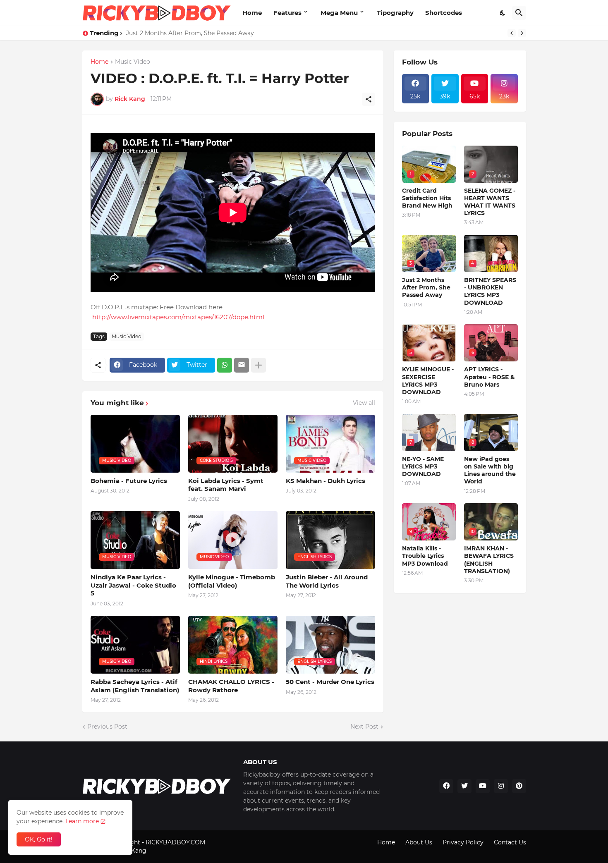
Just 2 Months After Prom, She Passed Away (190, 33)
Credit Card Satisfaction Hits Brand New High (427, 198)
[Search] (519, 13)
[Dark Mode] (503, 13)
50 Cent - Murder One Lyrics (330, 682)
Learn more (82, 821)
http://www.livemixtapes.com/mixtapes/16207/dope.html (178, 317)
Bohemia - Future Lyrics (129, 481)
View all (364, 403)
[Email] (241, 365)
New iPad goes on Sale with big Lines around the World (490, 470)
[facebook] (446, 786)
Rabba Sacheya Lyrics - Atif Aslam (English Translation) (135, 686)
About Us (418, 842)
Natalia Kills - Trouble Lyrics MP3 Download (425, 556)
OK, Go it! (39, 839)
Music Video (132, 62)
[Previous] (511, 33)
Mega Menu (339, 13)
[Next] (522, 33)
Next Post (364, 726)
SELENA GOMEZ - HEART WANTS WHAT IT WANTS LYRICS (489, 202)
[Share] (368, 99)
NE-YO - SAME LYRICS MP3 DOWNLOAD (423, 466)
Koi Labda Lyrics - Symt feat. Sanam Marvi (225, 485)
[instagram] (501, 786)
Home (252, 13)
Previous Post (107, 726)
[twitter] (464, 786)
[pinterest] (519, 786)
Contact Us (510, 842)
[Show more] (258, 365)
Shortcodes (443, 13)
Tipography (395, 13)
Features (287, 13)
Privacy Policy (463, 842)
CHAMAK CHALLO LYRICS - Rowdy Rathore (231, 686)
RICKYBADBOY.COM (175, 842)
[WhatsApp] (224, 365)
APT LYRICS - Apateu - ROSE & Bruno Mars (489, 377)
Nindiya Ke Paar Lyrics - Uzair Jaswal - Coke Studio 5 (133, 585)
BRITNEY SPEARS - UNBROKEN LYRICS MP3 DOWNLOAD (490, 291)
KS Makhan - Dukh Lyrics (325, 481)
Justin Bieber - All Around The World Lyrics (327, 581)
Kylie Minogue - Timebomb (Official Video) (231, 581)
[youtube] (483, 786)
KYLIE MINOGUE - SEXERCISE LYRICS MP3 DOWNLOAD (428, 381)
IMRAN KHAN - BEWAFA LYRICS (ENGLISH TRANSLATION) (489, 560)
